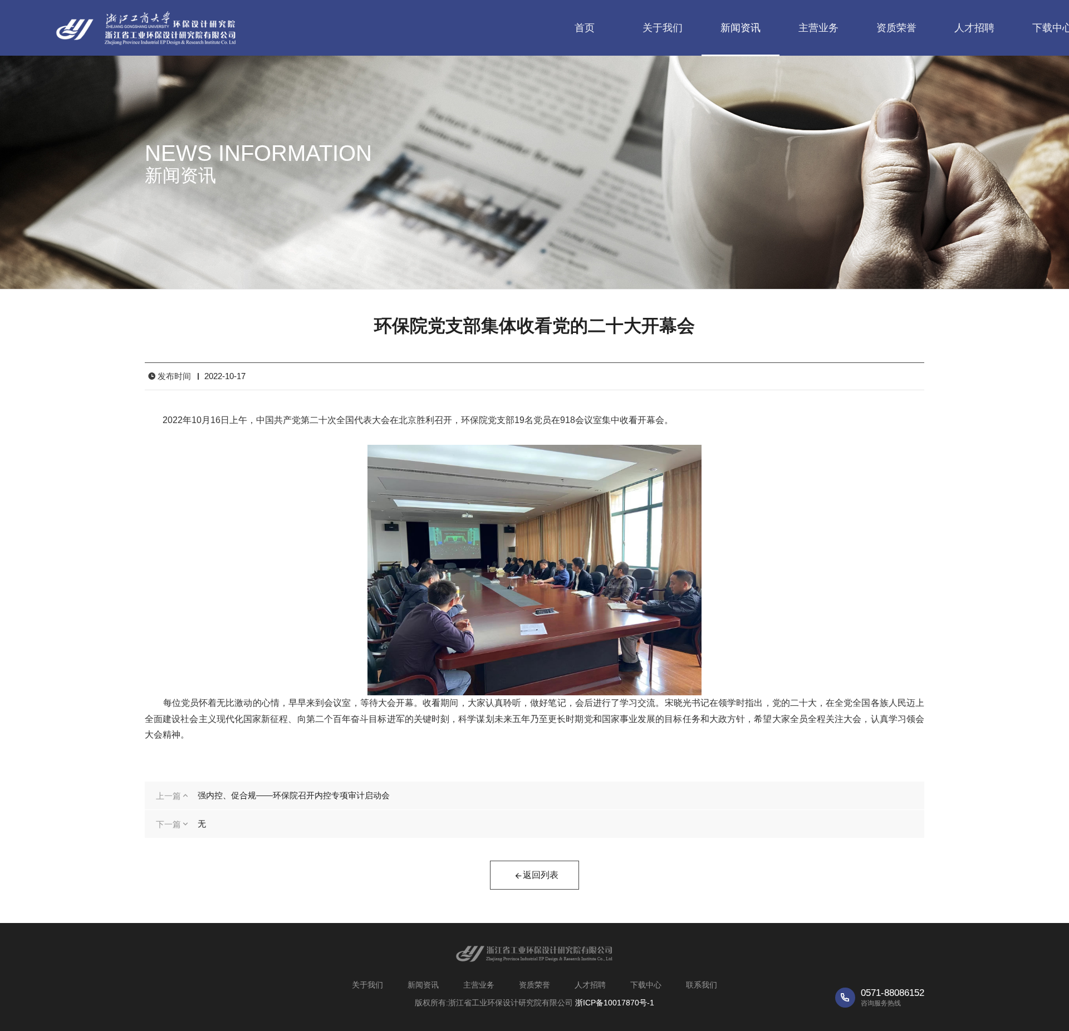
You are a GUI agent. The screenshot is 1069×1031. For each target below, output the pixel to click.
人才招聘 (974, 27)
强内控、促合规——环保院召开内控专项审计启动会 (294, 795)
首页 (585, 27)
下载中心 (645, 984)
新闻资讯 (740, 27)
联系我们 (701, 984)
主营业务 (818, 27)
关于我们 (663, 27)
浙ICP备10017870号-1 (614, 1002)
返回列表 (540, 875)
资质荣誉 (896, 27)
